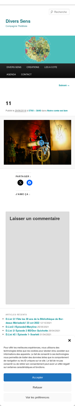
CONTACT (26, 74)
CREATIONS (33, 67)
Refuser (37, 387)
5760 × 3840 (35, 110)
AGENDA (11, 74)
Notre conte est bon (57, 110)
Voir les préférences (37, 397)
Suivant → (64, 85)
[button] (69, 340)
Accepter (37, 377)
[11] (37, 142)
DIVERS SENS (14, 67)
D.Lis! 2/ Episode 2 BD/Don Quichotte (27, 330)
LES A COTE (50, 67)
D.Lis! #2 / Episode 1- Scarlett (22, 334)
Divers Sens (18, 21)
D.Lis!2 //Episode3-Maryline (21, 326)
